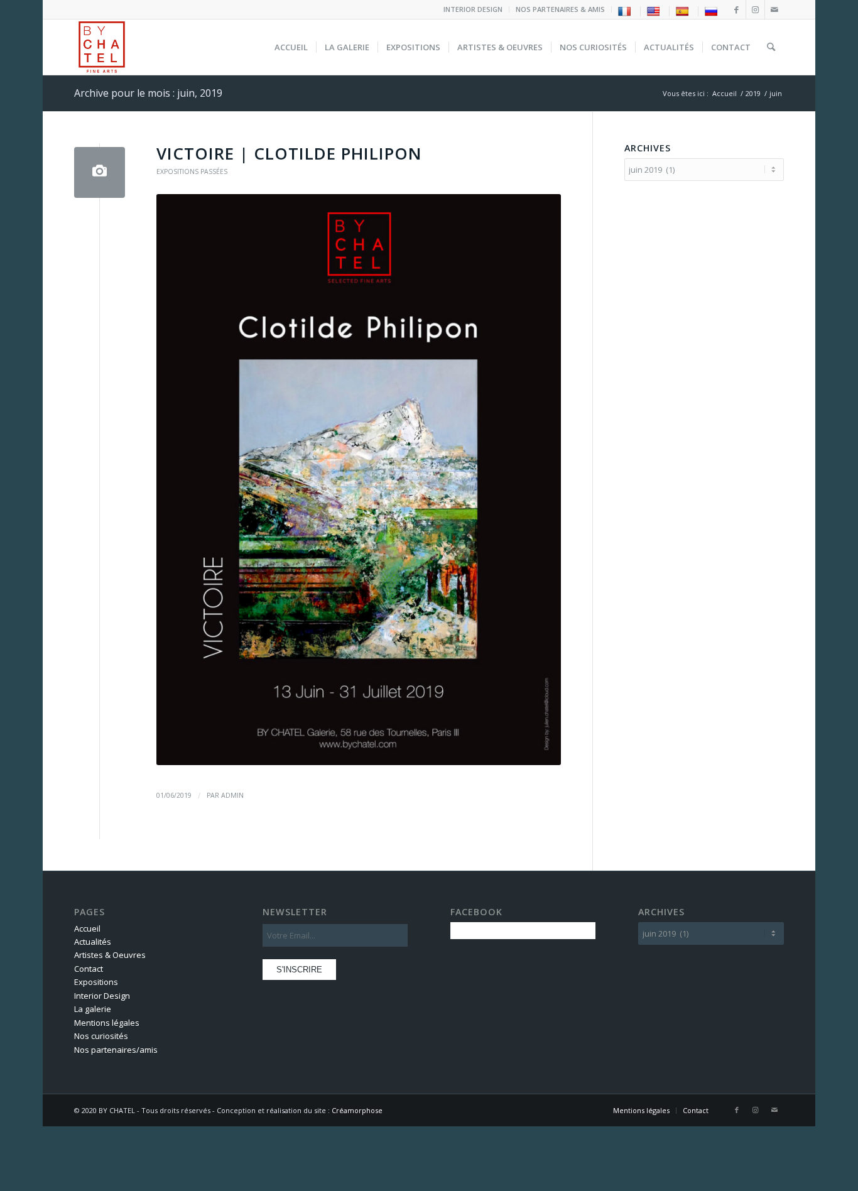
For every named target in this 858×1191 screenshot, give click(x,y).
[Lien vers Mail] (774, 9)
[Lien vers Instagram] (755, 9)
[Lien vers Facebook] (736, 9)
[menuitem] (473, 9)
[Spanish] (684, 10)
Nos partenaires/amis (116, 1049)
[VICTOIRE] (99, 172)
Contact (88, 968)
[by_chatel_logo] (101, 47)
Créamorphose (357, 1110)
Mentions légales (106, 1022)
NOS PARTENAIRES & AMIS (560, 9)
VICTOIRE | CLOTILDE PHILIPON (289, 153)
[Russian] (712, 10)
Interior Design (102, 995)
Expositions (96, 981)
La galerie (92, 1008)
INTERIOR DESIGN (472, 9)
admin (232, 795)
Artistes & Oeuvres (110, 954)
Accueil (87, 928)
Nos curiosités (101, 1035)
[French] (626, 10)
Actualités (92, 941)
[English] (655, 10)
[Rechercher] (771, 47)
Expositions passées (191, 171)
